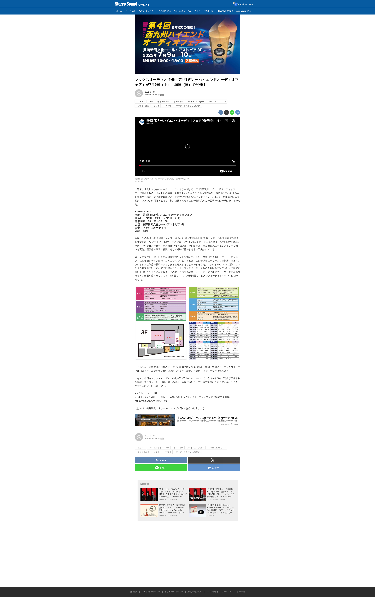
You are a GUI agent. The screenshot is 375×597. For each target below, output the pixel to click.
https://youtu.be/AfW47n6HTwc (151, 401)
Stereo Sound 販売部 (154, 94)
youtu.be (139, 181)
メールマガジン (228, 592)
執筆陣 (242, 592)
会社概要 (134, 592)
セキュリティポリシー (174, 592)
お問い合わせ (212, 592)
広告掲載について (195, 592)
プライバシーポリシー (151, 592)
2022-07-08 (150, 92)
